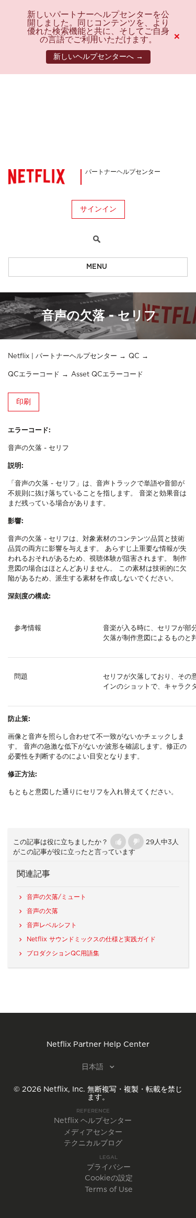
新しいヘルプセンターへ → (98, 57)
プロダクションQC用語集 (63, 953)
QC (134, 356)
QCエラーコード (34, 374)
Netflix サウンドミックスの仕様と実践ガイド (91, 939)
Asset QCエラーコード (107, 374)
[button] (118, 841)
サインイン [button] (98, 209)
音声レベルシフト (52, 925)
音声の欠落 (42, 911)
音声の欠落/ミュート (56, 897)
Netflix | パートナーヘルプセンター (62, 356)
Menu (96, 267)
